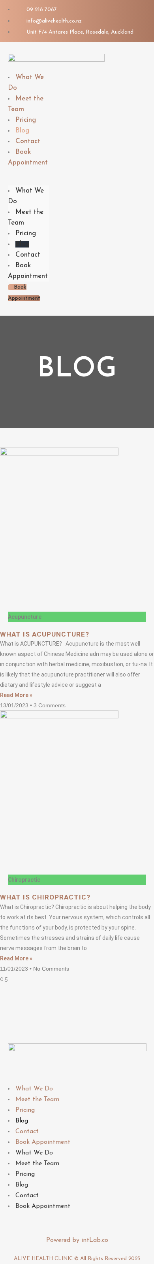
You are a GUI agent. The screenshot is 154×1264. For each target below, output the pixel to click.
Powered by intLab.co (77, 1240)
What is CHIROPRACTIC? (45, 897)
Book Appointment (28, 157)
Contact (27, 254)
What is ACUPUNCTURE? (44, 634)
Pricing (25, 233)
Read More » (16, 695)
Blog (22, 244)
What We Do (34, 1089)
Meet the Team (37, 1099)
